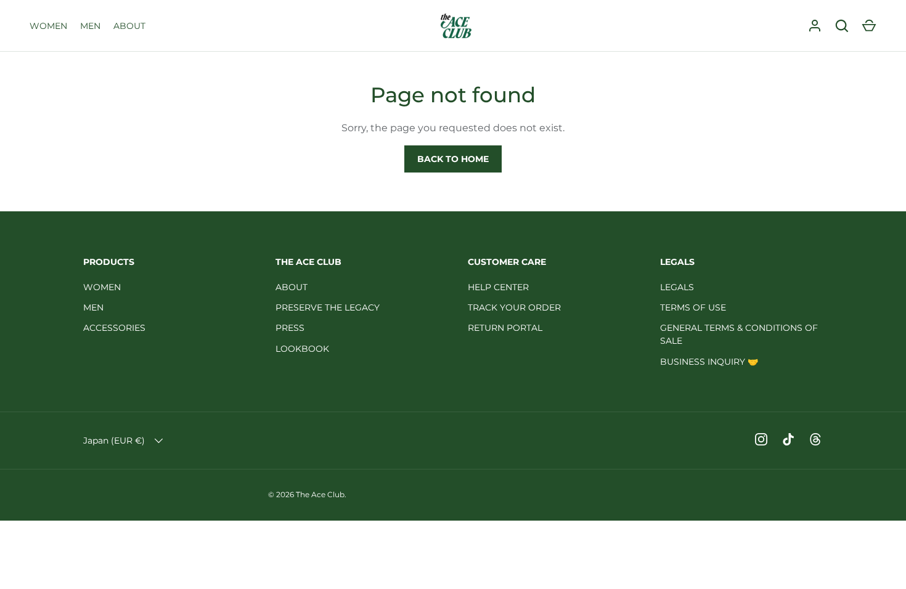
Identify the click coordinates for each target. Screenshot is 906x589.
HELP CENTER (498, 287)
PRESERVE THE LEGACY (327, 307)
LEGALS (677, 287)
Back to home (453, 159)
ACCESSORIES (114, 327)
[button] (869, 25)
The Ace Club (320, 494)
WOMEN (48, 25)
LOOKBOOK (302, 348)
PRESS (289, 327)
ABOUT (129, 25)
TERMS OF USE (693, 307)
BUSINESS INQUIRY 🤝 (709, 361)
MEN (90, 25)
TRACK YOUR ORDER (514, 307)
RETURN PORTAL (505, 327)
